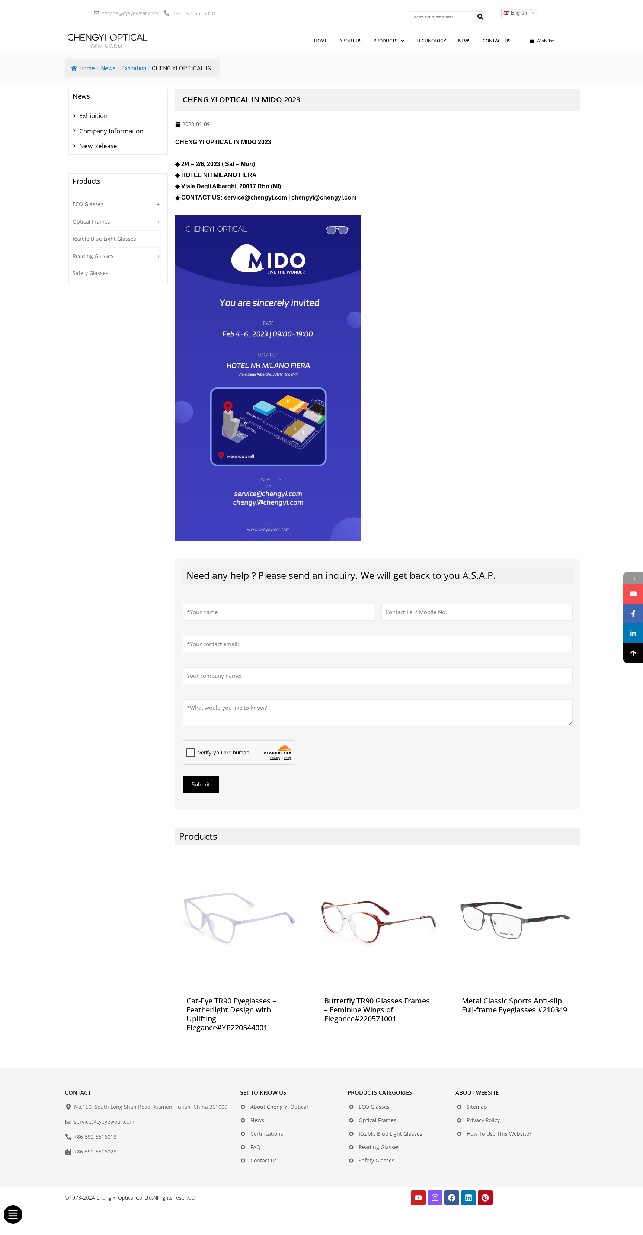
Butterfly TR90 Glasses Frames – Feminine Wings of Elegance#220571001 (377, 1010)
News (464, 41)
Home (87, 68)
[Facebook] (451, 1197)
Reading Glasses (93, 255)
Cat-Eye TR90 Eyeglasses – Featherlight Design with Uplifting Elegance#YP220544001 (231, 1014)
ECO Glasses (88, 204)
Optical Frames (91, 221)
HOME (320, 41)
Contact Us (497, 41)
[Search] (480, 17)
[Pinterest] (485, 1197)
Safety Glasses (90, 273)
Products (385, 41)
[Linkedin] (468, 1197)
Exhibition (133, 68)
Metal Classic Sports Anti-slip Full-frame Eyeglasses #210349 (514, 1005)
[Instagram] (435, 1197)
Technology (431, 41)
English (518, 13)
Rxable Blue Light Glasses (104, 238)
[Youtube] (418, 1197)
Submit (201, 784)
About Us (350, 41)
